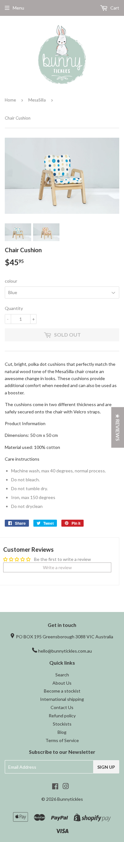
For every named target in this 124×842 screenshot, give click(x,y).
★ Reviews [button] (118, 427)
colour (11, 281)
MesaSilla (37, 99)
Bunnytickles (70, 799)
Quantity (14, 308)
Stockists (62, 724)
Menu (18, 7)
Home (10, 99)
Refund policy (62, 715)
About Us (62, 683)
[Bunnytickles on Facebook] (55, 787)
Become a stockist (62, 691)
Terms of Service (62, 740)
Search (62, 674)
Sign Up (106, 767)
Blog (62, 732)
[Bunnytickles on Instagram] (66, 787)
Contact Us (62, 707)
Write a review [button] (57, 567)
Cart (114, 7)
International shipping (62, 699)
